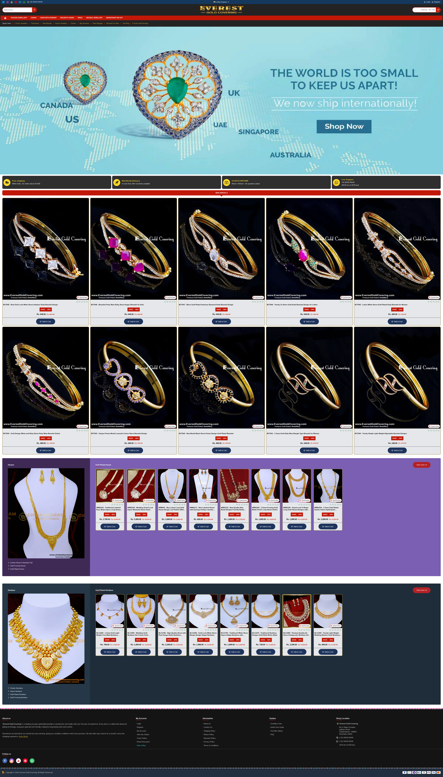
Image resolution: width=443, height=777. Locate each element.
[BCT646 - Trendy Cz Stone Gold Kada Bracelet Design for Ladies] (309, 249)
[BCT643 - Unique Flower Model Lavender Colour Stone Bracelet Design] (133, 377)
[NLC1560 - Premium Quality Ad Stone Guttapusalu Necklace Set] (297, 611)
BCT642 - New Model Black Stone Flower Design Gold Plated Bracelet (206, 433)
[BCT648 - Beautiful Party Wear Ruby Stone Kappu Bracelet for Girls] (133, 249)
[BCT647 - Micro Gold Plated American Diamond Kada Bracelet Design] (221, 249)
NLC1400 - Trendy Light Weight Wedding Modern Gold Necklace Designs (327, 634)
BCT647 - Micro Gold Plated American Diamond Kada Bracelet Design (206, 305)
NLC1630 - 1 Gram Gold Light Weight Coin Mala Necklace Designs (107, 634)
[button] (82, 297)
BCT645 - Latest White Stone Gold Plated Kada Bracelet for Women (381, 305)
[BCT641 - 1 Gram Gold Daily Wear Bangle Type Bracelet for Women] (309, 377)
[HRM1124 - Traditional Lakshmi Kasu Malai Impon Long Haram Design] (110, 485)
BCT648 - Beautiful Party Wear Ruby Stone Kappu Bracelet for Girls (117, 305)
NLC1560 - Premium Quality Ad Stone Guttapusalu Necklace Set (296, 634)
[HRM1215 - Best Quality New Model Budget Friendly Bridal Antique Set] (234, 485)
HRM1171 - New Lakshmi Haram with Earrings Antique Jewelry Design (202, 509)
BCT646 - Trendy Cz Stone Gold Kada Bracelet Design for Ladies (292, 305)
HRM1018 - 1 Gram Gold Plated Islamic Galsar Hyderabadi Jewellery (326, 509)
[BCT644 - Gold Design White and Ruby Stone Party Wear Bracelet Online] (46, 377)
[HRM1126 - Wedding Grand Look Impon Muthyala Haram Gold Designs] (141, 485)
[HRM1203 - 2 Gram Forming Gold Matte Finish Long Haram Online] (265, 485)
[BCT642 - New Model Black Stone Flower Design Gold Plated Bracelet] (221, 377)
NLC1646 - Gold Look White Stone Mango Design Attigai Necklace (203, 634)
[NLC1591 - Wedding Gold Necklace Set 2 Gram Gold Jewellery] (141, 611)
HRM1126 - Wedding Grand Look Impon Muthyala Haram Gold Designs (140, 509)
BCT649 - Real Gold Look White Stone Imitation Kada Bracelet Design (30, 305)
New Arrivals (222, 193)
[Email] (20, 2)
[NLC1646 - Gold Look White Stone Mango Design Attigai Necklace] (203, 611)
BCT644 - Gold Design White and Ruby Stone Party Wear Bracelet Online (31, 433)
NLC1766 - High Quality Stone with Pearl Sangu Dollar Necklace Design (172, 634)
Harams (11, 465)
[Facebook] (4, 2)
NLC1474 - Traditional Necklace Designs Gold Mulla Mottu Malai (264, 634)
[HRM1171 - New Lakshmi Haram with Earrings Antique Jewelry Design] (203, 485)
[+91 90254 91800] (24, 2)
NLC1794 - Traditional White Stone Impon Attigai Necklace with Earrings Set (234, 634)
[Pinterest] (16, 2)
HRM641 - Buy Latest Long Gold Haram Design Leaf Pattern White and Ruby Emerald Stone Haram (172, 509)
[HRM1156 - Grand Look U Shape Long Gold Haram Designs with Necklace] (297, 485)
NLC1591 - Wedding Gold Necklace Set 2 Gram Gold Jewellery (137, 634)
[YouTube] (12, 2)
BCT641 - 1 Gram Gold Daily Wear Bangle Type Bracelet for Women (293, 433)
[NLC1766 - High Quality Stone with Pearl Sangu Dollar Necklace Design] (172, 611)
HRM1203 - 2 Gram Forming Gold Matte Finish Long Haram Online (265, 509)
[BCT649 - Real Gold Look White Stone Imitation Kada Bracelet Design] (46, 249)
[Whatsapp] (32, 760)
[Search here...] (34, 10)
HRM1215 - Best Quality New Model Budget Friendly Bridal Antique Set (232, 509)
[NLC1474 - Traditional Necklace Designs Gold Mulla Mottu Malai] (265, 611)
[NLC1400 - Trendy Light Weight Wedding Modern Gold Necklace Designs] (328, 611)
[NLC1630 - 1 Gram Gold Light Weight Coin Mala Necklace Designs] (110, 611)
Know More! (23, 736)
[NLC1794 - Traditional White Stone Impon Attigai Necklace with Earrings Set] (234, 611)
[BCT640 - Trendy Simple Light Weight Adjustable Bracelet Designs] (397, 377)
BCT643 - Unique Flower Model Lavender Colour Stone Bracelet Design (119, 433)
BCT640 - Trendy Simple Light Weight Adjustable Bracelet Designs (381, 433)
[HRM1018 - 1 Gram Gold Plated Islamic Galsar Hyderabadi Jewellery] (328, 485)
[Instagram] (8, 2)
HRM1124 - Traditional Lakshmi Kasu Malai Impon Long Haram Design (108, 509)
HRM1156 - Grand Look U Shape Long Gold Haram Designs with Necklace (295, 509)
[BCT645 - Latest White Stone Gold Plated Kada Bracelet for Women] (397, 249)
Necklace (11, 590)
